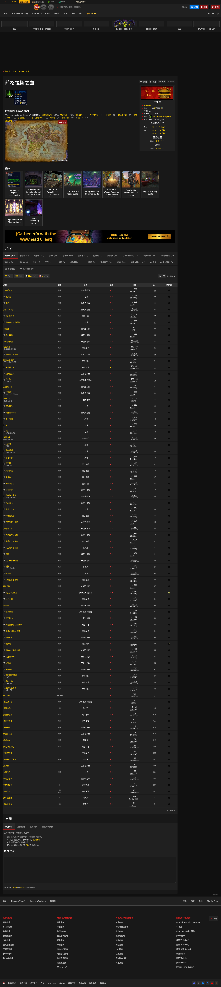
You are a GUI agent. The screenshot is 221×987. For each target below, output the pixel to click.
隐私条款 (92, 983)
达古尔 (8, 379)
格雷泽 (6, 605)
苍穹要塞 (21, 117)
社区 (81, 13)
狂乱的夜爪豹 (8, 746)
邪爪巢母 (6, 791)
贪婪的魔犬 (7, 785)
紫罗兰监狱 (85, 335)
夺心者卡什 (9, 503)
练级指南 (6, 931)
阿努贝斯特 (9, 656)
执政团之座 (85, 303)
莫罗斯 (8, 443)
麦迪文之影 (9, 509)
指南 (73, 13)
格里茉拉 (6, 398)
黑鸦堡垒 (85, 348)
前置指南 (119, 922)
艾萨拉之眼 (85, 374)
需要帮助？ (12, 983)
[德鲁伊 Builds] (182, 944)
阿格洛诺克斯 (10, 495)
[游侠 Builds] (181, 958)
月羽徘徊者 (7, 708)
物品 (14, 71)
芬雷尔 (8, 573)
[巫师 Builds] (181, 962)
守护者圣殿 (94, 115)
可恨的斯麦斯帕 (11, 580)
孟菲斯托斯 (7, 290)
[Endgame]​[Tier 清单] (185, 931)
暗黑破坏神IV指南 (183, 918)
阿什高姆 (6, 586)
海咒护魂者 (7, 721)
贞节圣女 (9, 458)
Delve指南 (7, 927)
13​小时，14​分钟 (158, 130)
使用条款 (103, 983)
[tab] (10, 255)
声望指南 (60, 944)
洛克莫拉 (9, 612)
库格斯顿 (9, 450)
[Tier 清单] (7, 953)
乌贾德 (6, 329)
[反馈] (213, 13)
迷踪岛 (80, 117)
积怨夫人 (9, 669)
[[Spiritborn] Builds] (185, 967)
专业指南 (6, 940)
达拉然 (108, 115)
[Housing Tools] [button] (20, 13)
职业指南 (6, 922)
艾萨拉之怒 (9, 374)
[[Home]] (17, 7)
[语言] (218, 13)
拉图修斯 (6, 347)
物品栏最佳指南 (122, 927)
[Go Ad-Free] (93, 13)
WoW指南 (7, 918)
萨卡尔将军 (9, 483)
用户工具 (23, 983)
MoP (63, 2)
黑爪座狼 (6, 740)
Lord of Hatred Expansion (188, 922)
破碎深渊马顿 (46, 115)
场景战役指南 (62, 953)
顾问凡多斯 (9, 316)
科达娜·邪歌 (8, 341)
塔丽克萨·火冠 (11, 674)
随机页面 (71, 983)
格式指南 (36, 839)
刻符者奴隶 (7, 714)
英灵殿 (85, 547)
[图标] (9, 94)
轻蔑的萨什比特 (11, 522)
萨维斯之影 (9, 367)
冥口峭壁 (85, 464)
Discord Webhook (41, 13)
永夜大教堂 (85, 290)
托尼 (7, 430)
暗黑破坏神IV (84, 2)
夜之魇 (8, 297)
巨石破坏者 (7, 702)
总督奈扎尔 (7, 386)
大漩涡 (52, 117)
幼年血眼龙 (7, 798)
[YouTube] (212, 983)
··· (69, 2)
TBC (52, 2)
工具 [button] (65, 13)
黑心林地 (85, 367)
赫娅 (7, 566)
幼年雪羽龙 (7, 804)
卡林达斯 (6, 437)
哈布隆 (8, 463)
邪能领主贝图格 (11, 354)
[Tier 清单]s (181, 935)
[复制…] (160, 276)
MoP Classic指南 (65, 918)
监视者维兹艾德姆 (12, 322)
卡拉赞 (85, 297)
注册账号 (22, 888)
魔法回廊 (85, 316)
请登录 (15, 888)
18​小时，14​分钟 (158, 127)
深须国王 (9, 663)
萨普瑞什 (9, 392)
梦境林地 (63, 115)
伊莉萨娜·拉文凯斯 (12, 631)
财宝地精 (6, 695)
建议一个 (159, 148)
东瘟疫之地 (122, 115)
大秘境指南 (7, 936)
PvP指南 (119, 949)
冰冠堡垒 (79, 115)
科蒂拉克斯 (9, 515)
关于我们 (33, 983)
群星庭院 (85, 361)
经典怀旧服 (39, 2)
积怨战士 (6, 727)
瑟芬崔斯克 (9, 637)
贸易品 (21, 71)
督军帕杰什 (9, 618)
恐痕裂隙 (65, 117)
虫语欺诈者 (7, 753)
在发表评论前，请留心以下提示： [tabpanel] (23, 860)
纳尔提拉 (9, 471)
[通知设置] (209, 13)
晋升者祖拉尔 (10, 412)
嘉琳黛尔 (9, 406)
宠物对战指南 (62, 949)
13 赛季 (179, 926)
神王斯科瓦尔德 (11, 547)
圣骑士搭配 (180, 953)
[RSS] (216, 983)
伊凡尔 (8, 477)
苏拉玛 (85, 708)
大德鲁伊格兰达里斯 (13, 624)
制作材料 (147, 105)
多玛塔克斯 (7, 528)
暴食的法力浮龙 (9, 759)
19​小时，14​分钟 (158, 133)
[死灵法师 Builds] (183, 949)
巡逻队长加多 (10, 687)
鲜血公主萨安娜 (11, 535)
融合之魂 (9, 599)
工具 (184, 901)
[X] (199, 983)
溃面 (7, 554)
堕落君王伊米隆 (11, 541)
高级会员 (82, 983)
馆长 (7, 425)
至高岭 (85, 804)
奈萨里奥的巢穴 (85, 380)
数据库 (56, 13)
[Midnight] (8, 958)
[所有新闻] (6, 1)
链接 (163, 81)
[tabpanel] (90, 543)
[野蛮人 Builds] (182, 940)
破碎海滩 (35, 115)
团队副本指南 (8, 944)
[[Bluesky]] (203, 983)
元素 (28, 71)
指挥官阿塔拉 (8, 309)
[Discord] (194, 983)
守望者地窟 (85, 341)
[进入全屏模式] (204, 13)
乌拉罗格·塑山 (11, 592)
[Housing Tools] (18, 901)
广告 (42, 983)
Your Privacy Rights (56, 983)
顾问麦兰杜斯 (8, 359)
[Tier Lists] (62, 967)
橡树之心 (9, 681)
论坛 (27, 845)
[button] (67, 144)
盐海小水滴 (7, 778)
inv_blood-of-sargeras (161, 116)
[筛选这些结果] (164, 276)
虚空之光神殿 (37, 117)
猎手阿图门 (9, 419)
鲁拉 (7, 303)
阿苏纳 (85, 798)
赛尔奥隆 (9, 335)
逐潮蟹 (6, 766)
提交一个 (159, 141)
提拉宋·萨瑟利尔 (11, 560)
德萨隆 (8, 644)
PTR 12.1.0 (43, 7)
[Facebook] (207, 983)
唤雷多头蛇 (7, 734)
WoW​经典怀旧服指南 (124, 918)
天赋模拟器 (7, 949)
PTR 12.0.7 (50, 7)
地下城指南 (61, 931)
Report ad (215, 894)
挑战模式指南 (62, 958)
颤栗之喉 (9, 490)
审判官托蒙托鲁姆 (12, 650)
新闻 (5, 13)
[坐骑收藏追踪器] (90, 236)
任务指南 (60, 940)
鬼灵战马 (6, 772)
